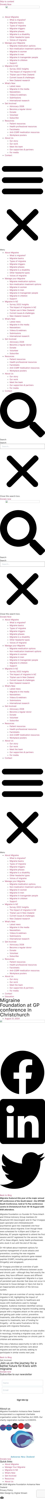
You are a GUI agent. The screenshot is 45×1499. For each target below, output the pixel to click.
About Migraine (12, 17)
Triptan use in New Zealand (22, 74)
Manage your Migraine (15, 43)
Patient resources (17, 123)
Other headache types (20, 37)
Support (13, 63)
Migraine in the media (19, 89)
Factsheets (14, 129)
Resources (9, 120)
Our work (14, 144)
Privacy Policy (6, 1490)
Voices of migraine (18, 40)
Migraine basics (17, 22)
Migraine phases (17, 31)
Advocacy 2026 (17, 106)
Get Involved (10, 103)
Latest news (15, 86)
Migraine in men (17, 54)
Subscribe (14, 118)
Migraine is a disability (20, 34)
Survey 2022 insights (19, 69)
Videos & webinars (18, 95)
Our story (14, 141)
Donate (13, 112)
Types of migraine (18, 25)
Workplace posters (18, 135)
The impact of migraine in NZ (23, 71)
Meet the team (16, 146)
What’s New (10, 83)
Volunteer (14, 115)
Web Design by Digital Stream (13, 1493)
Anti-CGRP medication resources (24, 132)
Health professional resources (23, 126)
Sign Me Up (22, 1399)
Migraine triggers (17, 28)
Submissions (15, 97)
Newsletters (15, 92)
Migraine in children (18, 60)
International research (19, 100)
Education (9, 996)
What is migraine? (18, 20)
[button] (22, 204)
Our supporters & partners (21, 149)
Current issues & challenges (22, 77)
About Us (9, 138)
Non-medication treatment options (25, 48)
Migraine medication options (23, 46)
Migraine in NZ (11, 66)
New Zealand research (20, 80)
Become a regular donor (21, 109)
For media (14, 152)
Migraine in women (18, 51)
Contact (8, 155)
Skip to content (7, 1)
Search (3, 443)
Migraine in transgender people (24, 57)
